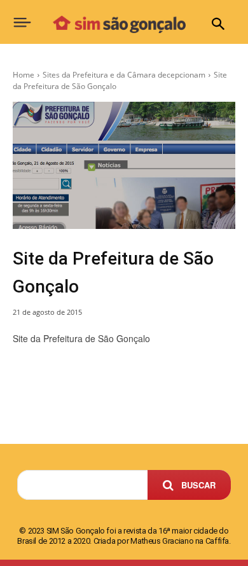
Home (23, 74)
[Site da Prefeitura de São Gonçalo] (124, 165)
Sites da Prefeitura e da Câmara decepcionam (124, 74)
